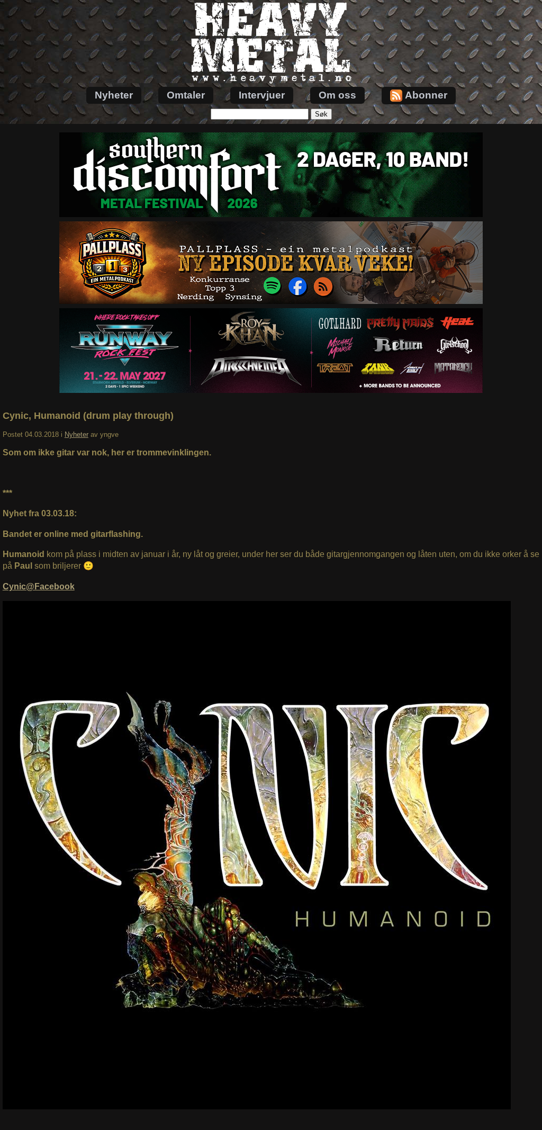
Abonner (426, 95)
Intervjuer (262, 95)
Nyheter (114, 95)
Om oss (337, 95)
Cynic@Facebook (39, 586)
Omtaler (186, 95)
